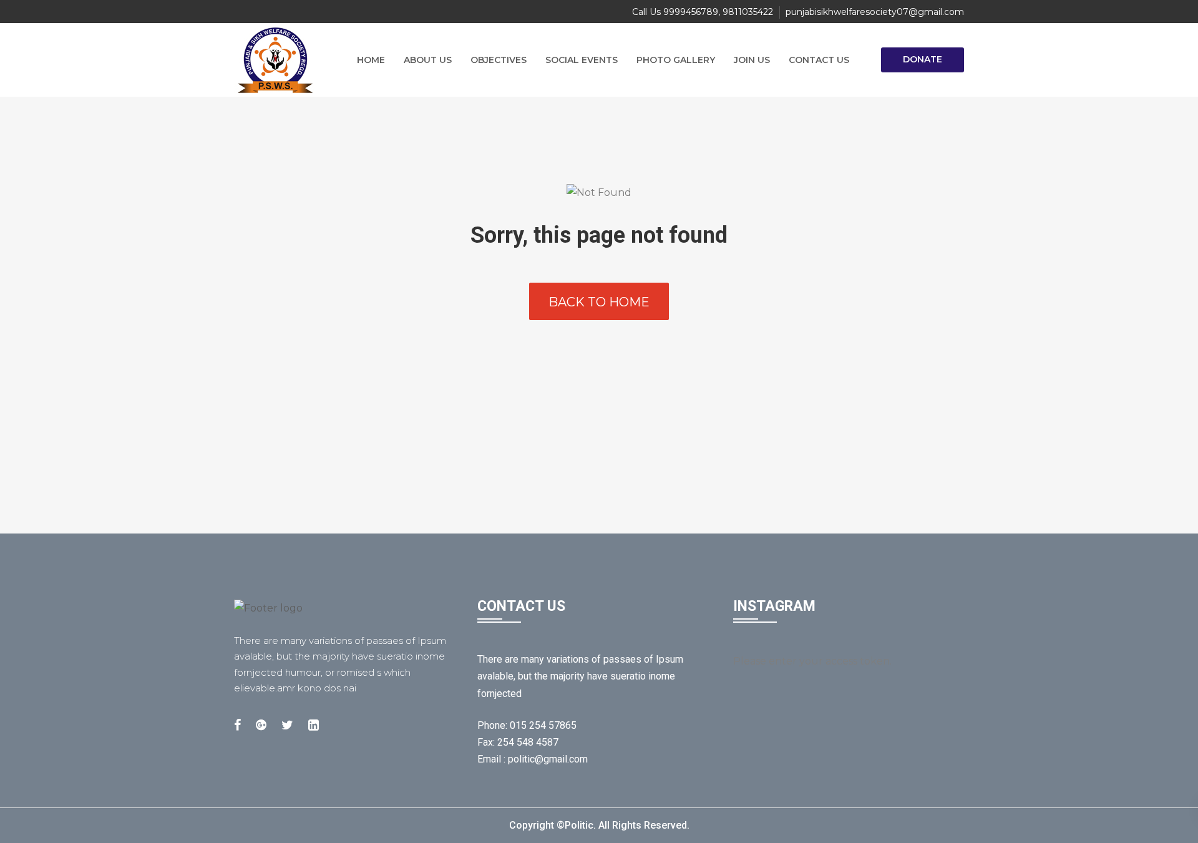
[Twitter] (287, 725)
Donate (922, 59)
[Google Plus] (261, 725)
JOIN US (752, 60)
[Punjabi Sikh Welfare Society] (281, 60)
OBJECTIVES (498, 60)
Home (371, 60)
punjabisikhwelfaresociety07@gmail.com (875, 11)
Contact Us (819, 60)
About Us (428, 60)
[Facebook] (237, 725)
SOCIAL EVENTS (581, 60)
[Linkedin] (313, 725)
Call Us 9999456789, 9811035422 (702, 11)
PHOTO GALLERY (675, 60)
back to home (599, 302)
